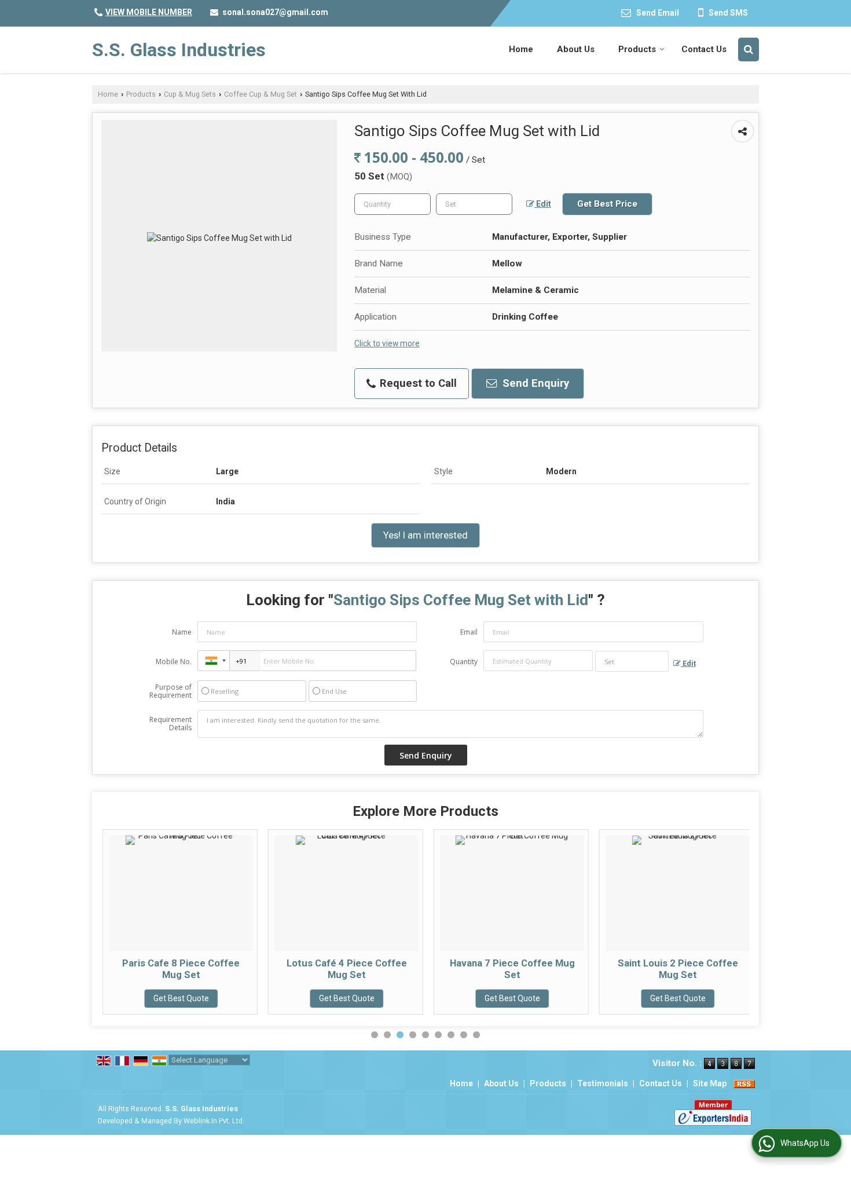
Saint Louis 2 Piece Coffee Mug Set (678, 968)
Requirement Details (170, 724)
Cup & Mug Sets (190, 94)
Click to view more (387, 343)
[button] (148, 12)
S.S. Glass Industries (179, 50)
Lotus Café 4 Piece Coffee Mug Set (347, 968)
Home (521, 49)
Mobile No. (174, 661)
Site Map (710, 1083)
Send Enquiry (534, 383)
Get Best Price (607, 204)
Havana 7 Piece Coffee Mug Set (512, 968)
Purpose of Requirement (170, 691)
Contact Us (704, 49)
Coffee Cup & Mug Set (260, 94)
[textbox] (474, 204)
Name (182, 632)
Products (637, 49)
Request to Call (417, 383)
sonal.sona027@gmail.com (275, 12)
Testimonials (602, 1083)
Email (469, 632)
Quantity (464, 661)
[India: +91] (213, 660)
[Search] (748, 49)
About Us (576, 49)
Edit (542, 203)
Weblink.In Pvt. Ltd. (214, 1120)
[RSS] (744, 1083)
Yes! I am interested (425, 535)
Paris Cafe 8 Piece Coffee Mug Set (181, 968)
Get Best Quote (181, 998)
